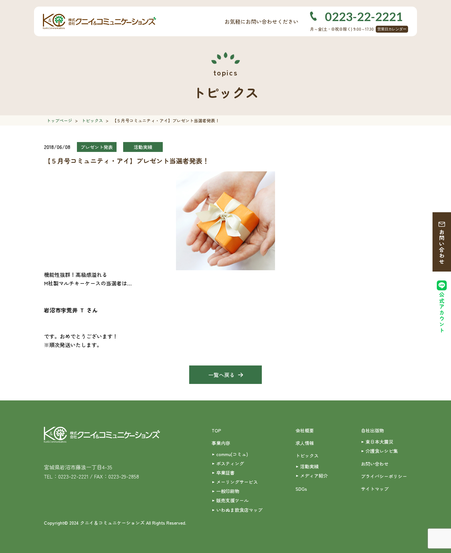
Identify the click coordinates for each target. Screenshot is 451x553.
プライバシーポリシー (384, 476)
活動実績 (309, 466)
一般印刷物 (227, 491)
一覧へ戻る (221, 375)
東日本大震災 (379, 441)
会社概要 (304, 430)
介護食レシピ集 (381, 451)
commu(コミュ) (232, 454)
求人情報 (304, 443)
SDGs (301, 488)
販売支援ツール (232, 500)
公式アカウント (442, 312)
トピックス (92, 120)
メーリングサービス (237, 482)
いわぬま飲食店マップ (239, 510)
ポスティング (230, 463)
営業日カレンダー (391, 29)
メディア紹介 (314, 475)
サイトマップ (375, 488)
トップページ (59, 120)
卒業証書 (225, 472)
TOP (216, 430)
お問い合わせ (442, 247)
